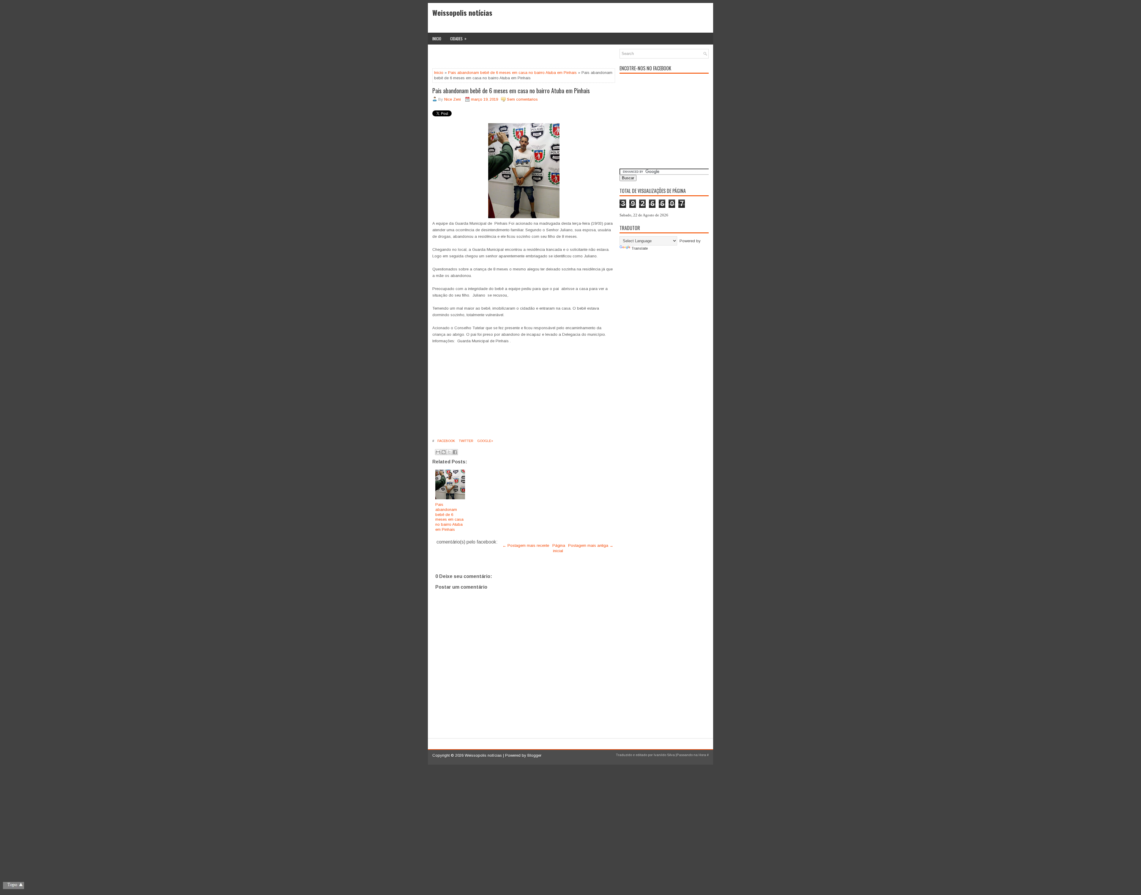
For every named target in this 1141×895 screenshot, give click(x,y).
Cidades (458, 38)
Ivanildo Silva (664, 755)
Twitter (465, 441)
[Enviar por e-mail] (438, 452)
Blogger (534, 755)
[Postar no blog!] (444, 452)
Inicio (436, 39)
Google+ (484, 441)
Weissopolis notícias (462, 12)
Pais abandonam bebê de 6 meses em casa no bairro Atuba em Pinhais (512, 72)
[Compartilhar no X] (449, 452)
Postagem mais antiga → (590, 545)
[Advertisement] (501, 58)
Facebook (445, 441)
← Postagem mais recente (525, 545)
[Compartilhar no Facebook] (455, 452)
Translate (639, 248)
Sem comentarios (522, 99)
